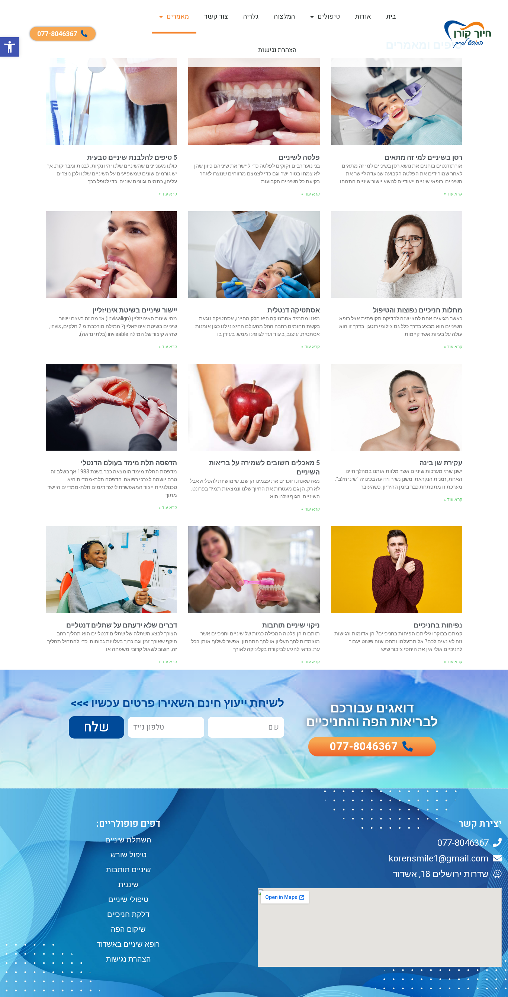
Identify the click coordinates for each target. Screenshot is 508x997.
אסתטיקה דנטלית (293, 310)
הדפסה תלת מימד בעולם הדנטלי (129, 463)
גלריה (250, 17)
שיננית (128, 884)
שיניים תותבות (128, 869)
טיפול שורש (128, 854)
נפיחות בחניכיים (438, 625)
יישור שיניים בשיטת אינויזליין (135, 310)
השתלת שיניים (128, 839)
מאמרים (178, 17)
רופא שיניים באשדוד (128, 944)
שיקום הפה (128, 929)
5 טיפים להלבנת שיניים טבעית (132, 157)
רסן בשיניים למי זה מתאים (423, 157)
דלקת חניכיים (128, 914)
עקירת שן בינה (440, 463)
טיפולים (329, 17)
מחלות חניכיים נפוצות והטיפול (417, 310)
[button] (9, 47)
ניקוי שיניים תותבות (291, 625)
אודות (363, 17)
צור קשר (216, 17)
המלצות (284, 17)
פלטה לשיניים (299, 157)
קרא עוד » (453, 194)
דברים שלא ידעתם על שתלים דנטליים (121, 625)
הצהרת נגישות (277, 50)
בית (391, 17)
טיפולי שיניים (128, 899)
